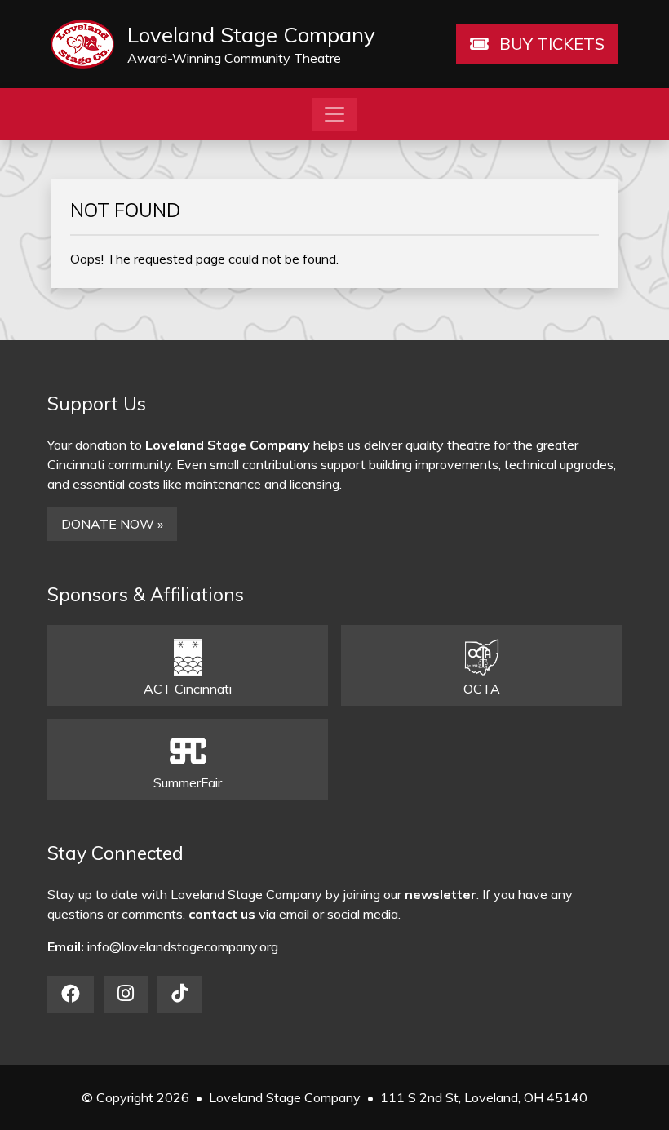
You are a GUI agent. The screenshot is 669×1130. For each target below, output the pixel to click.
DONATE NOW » (112, 524)
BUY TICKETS (550, 43)
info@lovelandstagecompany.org (182, 946)
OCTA (481, 688)
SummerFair (187, 782)
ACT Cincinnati (188, 688)
